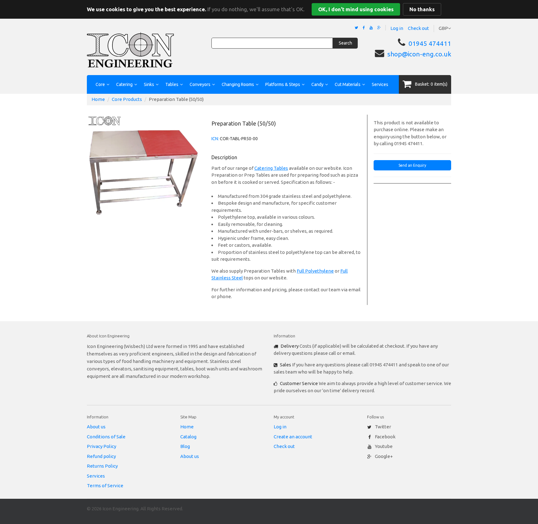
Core (100, 84)
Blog (185, 446)
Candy (317, 84)
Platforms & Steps (282, 84)
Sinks (149, 84)
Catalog (188, 436)
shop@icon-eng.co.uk (419, 54)
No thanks (422, 9)
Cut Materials (348, 84)
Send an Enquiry (412, 165)
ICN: (215, 138)
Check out (418, 28)
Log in (396, 28)
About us (96, 426)
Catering (124, 84)
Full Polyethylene (315, 271)
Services (380, 84)
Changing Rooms (238, 84)
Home (98, 99)
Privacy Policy (101, 446)
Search (345, 42)
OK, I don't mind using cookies (356, 9)
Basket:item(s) (431, 84)
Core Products (127, 99)
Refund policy (101, 456)
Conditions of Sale (106, 436)
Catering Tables (271, 168)
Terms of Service (105, 485)
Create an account (293, 436)
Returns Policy (102, 466)
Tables (171, 84)
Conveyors (200, 84)
